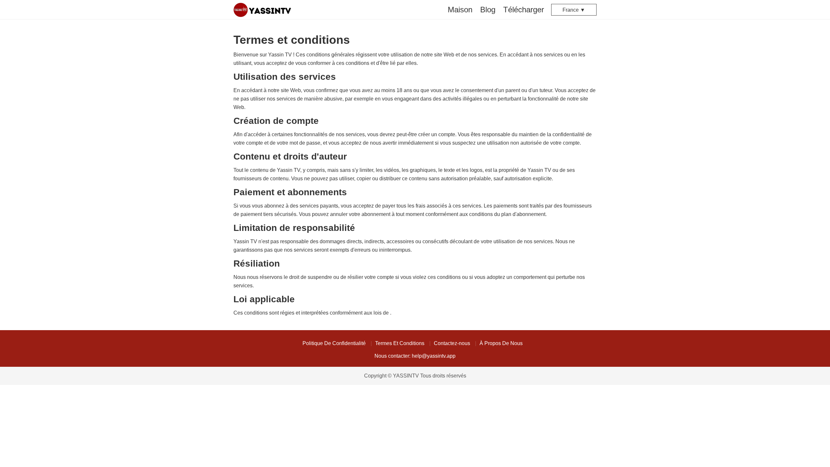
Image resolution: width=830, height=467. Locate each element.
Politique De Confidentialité (334, 343)
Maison (460, 9)
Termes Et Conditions (399, 343)
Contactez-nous (452, 343)
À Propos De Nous (501, 343)
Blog (487, 9)
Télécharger (523, 9)
